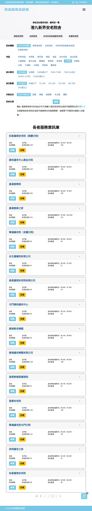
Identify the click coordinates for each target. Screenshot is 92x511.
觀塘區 (42, 61)
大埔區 (28, 65)
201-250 (71, 83)
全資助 (31, 72)
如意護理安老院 (17, 473)
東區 (48, 57)
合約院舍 (33, 36)
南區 (54, 57)
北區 (20, 65)
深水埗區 (63, 57)
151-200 (61, 83)
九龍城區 (22, 61)
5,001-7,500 (56, 72)
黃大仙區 (32, 61)
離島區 (53, 65)
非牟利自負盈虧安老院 (53, 36)
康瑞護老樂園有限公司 (21, 352)
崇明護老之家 (16, 449)
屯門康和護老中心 (18, 304)
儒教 (65, 95)
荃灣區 (59, 61)
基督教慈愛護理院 (18, 377)
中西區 (31, 57)
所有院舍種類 (24, 46)
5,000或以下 (42, 72)
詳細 (12, 150)
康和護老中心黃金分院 (21, 160)
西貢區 (45, 65)
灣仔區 (40, 57)
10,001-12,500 (24, 76)
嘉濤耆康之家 (16, 208)
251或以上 (22, 88)
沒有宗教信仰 (24, 95)
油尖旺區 (74, 57)
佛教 (41, 95)
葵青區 (51, 61)
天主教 (57, 95)
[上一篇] (41, 496)
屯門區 (68, 61)
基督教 (49, 95)
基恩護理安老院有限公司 (22, 280)
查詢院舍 (84, 496)
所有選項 (22, 72)
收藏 (22, 150)
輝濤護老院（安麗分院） (22, 232)
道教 (34, 95)
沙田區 (36, 65)
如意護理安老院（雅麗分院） (24, 136)
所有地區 (22, 57)
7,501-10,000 (69, 72)
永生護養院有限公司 (20, 256)
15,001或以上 (39, 76)
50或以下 (33, 83)
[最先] (37, 496)
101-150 (51, 83)
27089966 (82, 2)
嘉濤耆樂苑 (15, 184)
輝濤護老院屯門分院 (20, 425)
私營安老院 (73, 36)
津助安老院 (18, 36)
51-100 (42, 83)
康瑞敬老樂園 (16, 328)
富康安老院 (15, 401)
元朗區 (76, 61)
